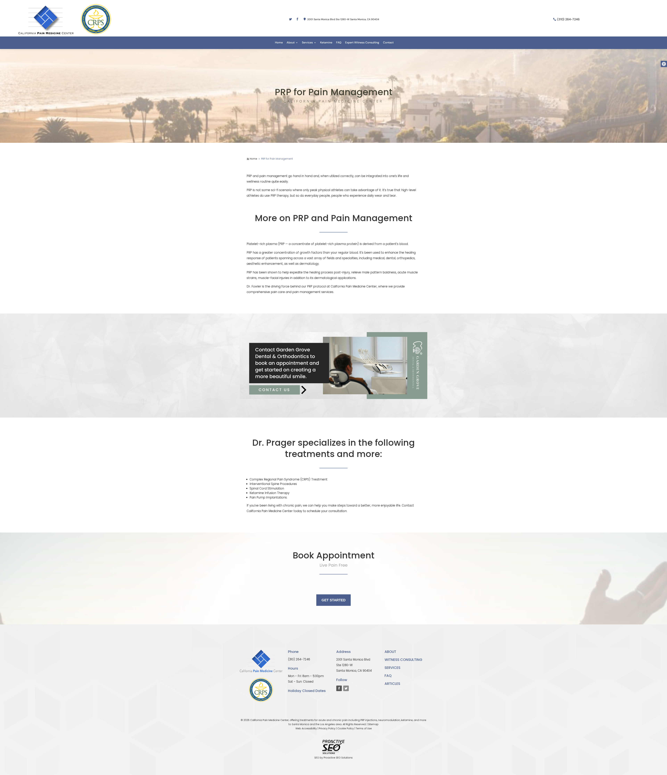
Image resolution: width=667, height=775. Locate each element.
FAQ (338, 42)
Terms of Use (364, 728)
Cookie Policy (345, 728)
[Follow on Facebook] (297, 19)
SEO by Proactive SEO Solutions (333, 757)
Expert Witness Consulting (362, 42)
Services (307, 42)
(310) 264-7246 (568, 19)
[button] (664, 64)
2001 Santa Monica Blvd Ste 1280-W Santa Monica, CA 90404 (343, 19)
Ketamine (326, 42)
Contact (388, 42)
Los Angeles (327, 724)
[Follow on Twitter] (290, 19)
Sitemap (373, 724)
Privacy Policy (327, 728)
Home (279, 42)
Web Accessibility (306, 728)
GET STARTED (333, 600)
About (291, 42)
